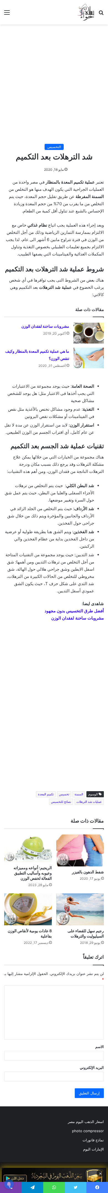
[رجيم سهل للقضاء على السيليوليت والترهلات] (80, 909)
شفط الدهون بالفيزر (88, 871)
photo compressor (88, 1131)
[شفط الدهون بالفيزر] (80, 850)
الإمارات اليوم (93, 1149)
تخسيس (64, 794)
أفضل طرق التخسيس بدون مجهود (74, 610)
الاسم (99, 1046)
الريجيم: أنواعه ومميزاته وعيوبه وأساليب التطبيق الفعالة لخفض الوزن (33, 873)
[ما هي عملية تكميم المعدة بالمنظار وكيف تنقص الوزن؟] (88, 358)
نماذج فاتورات (93, 1140)
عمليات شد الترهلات (89, 802)
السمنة (78, 794)
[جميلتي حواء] (86, 12)
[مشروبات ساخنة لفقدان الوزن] (88, 333)
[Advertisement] (54, 84)
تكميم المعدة (46, 794)
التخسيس (54, 147)
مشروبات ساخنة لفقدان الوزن (45, 326)
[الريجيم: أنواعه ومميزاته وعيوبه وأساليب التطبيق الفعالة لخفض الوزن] (28, 848)
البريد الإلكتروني (92, 1067)
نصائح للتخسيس (61, 802)
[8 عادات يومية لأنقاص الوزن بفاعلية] (28, 909)
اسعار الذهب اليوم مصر (86, 1121)
